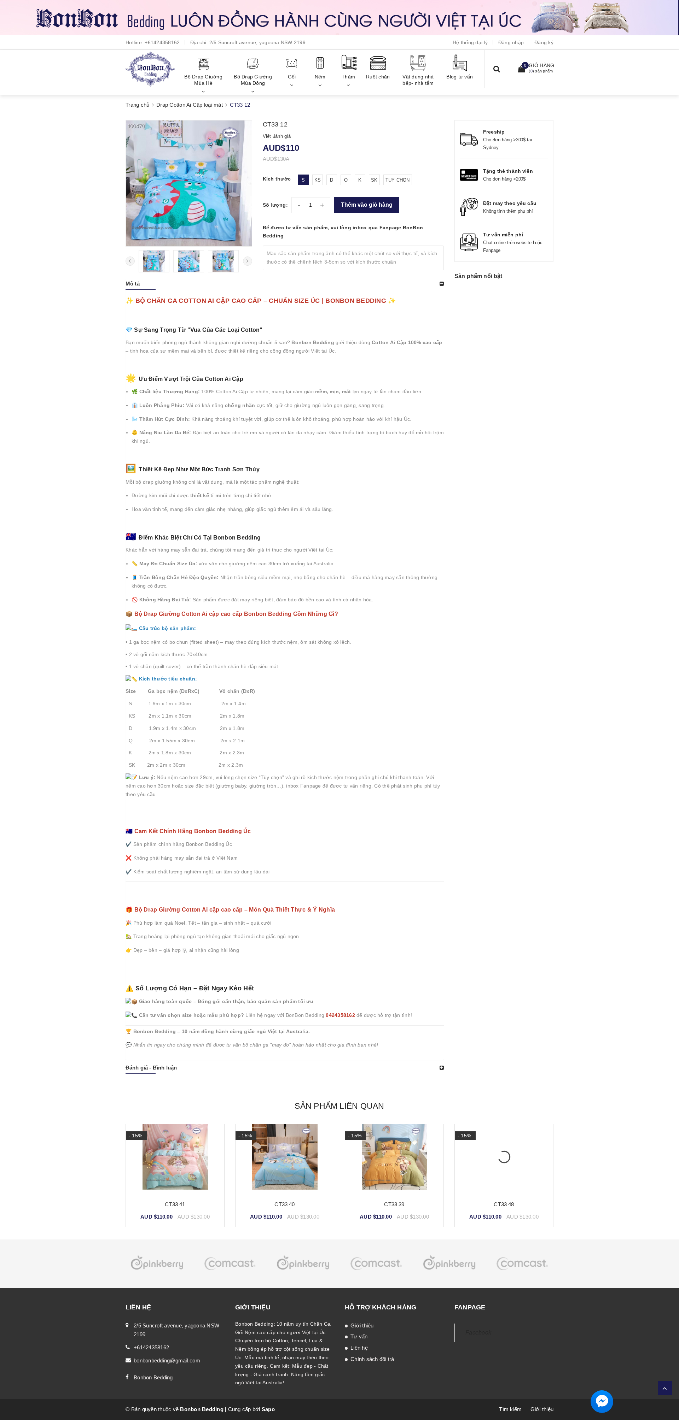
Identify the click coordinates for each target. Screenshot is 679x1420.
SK (374, 180)
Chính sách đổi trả (372, 1359)
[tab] (285, 284)
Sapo (268, 1409)
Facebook (478, 1333)
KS (317, 180)
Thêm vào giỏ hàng (367, 205)
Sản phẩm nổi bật (478, 276)
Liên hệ (359, 1348)
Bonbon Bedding (153, 1377)
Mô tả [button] (133, 284)
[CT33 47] (504, 1159)
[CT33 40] (175, 1159)
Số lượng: (275, 205)
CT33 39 (284, 1204)
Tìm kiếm (510, 1409)
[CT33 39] (285, 1159)
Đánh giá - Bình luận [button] (151, 1068)
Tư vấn (359, 1336)
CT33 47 (504, 1204)
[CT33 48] (394, 1159)
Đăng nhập (511, 42)
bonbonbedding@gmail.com (167, 1360)
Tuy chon (397, 180)
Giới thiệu (362, 1325)
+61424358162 (162, 42)
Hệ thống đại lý (470, 42)
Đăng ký (543, 42)
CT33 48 (394, 1204)
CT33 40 (175, 1204)
